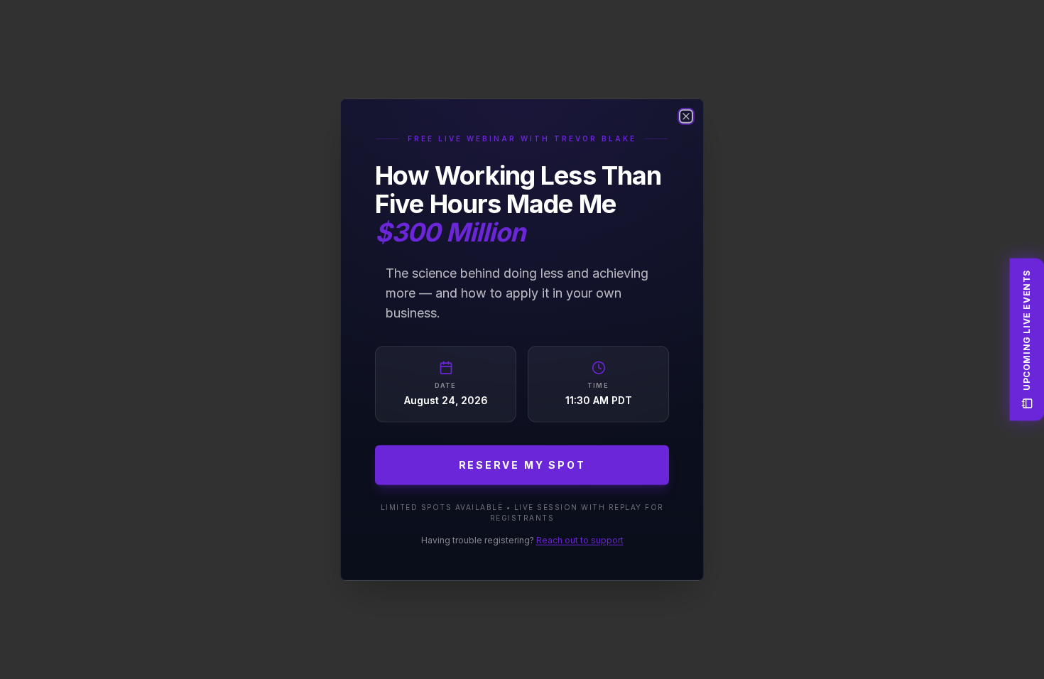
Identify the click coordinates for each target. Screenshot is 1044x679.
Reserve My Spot (522, 464)
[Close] (686, 116)
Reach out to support (580, 539)
